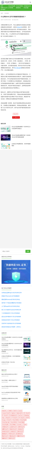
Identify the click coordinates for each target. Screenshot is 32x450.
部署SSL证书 (12, 438)
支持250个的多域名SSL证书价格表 (11, 323)
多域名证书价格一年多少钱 (8, 362)
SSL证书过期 (5, 424)
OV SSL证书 (21, 417)
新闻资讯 (18, 7)
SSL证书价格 (16, 420)
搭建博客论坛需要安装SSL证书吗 (10, 398)
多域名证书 (13, 431)
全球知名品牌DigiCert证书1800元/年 (12, 292)
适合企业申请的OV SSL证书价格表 (11, 316)
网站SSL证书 (5, 436)
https (3, 417)
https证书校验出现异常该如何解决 (10, 386)
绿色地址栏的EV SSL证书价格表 (11, 320)
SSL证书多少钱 (5, 422)
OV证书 (27, 417)
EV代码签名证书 (13, 415)
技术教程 (3, 9)
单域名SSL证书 (13, 429)
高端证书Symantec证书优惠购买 (10, 296)
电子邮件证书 (19, 433)
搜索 (28, 251)
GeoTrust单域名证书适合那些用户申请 (11, 392)
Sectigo (4, 420)
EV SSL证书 (17, 67)
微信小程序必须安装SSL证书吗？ (10, 374)
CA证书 (15, 410)
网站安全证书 (13, 436)
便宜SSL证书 (21, 426)
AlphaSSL (4, 410)
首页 (2, 6)
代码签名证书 (27, 6)
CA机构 (10, 410)
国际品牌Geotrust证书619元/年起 (11, 299)
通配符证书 (4, 438)
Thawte (25, 424)
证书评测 (10, 7)
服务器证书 (4, 433)
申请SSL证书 (12, 433)
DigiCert (13, 413)
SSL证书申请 (14, 422)
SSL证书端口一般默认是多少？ (9, 380)
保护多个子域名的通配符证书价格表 (11, 303)
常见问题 (26, 7)
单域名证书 (20, 429)
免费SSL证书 (4, 7)
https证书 (8, 417)
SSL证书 (19, 27)
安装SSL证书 (20, 431)
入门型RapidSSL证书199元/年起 (11, 306)
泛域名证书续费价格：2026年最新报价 (11, 356)
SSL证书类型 (19, 6)
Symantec (19, 424)
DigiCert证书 (19, 413)
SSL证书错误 (13, 424)
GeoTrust (20, 415)
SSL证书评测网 (7, 444)
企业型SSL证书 (13, 426)
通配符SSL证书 (20, 436)
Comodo (20, 410)
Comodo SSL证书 (6, 413)
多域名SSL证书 (5, 431)
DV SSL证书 (27, 413)
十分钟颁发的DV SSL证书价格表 (11, 313)
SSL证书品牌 (11, 6)
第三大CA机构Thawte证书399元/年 (11, 309)
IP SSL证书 (14, 417)
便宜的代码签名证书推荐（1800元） (12, 327)
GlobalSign (26, 415)
